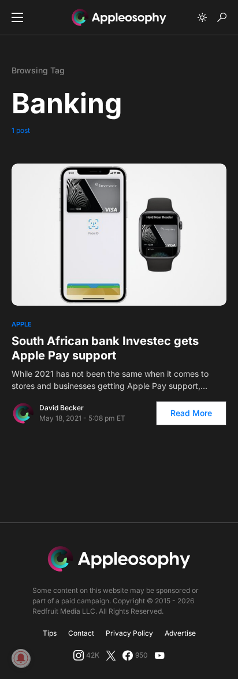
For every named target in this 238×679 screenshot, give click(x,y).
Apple (22, 324)
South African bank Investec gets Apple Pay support (105, 348)
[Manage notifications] (21, 658)
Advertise (180, 633)
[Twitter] (111, 655)
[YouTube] (159, 655)
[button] (17, 17)
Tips (50, 633)
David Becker (61, 407)
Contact (81, 633)
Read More (191, 413)
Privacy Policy (129, 633)
